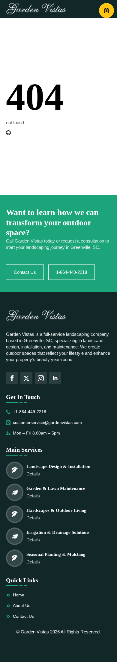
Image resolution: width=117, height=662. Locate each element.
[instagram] (41, 378)
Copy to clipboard (106, 10)
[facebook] (12, 378)
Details (33, 473)
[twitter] (26, 378)
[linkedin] (55, 378)
